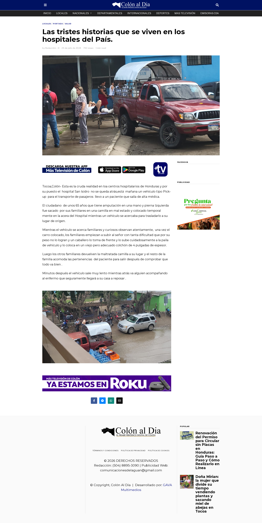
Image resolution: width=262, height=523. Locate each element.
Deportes (162, 13)
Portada (58, 24)
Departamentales (109, 13)
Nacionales (81, 13)
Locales (61, 13)
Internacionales (139, 13)
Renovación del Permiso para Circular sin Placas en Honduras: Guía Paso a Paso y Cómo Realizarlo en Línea (207, 450)
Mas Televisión (185, 13)
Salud (68, 24)
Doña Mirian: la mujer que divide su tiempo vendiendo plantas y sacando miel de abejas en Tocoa (207, 494)
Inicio (47, 13)
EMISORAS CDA (209, 13)
